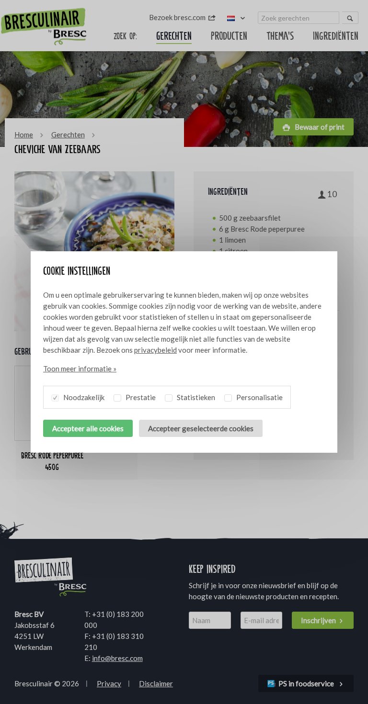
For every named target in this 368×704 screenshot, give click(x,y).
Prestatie (140, 397)
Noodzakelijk (83, 397)
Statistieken (195, 397)
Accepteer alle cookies (88, 428)
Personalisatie (259, 397)
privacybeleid (155, 350)
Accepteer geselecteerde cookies (200, 428)
